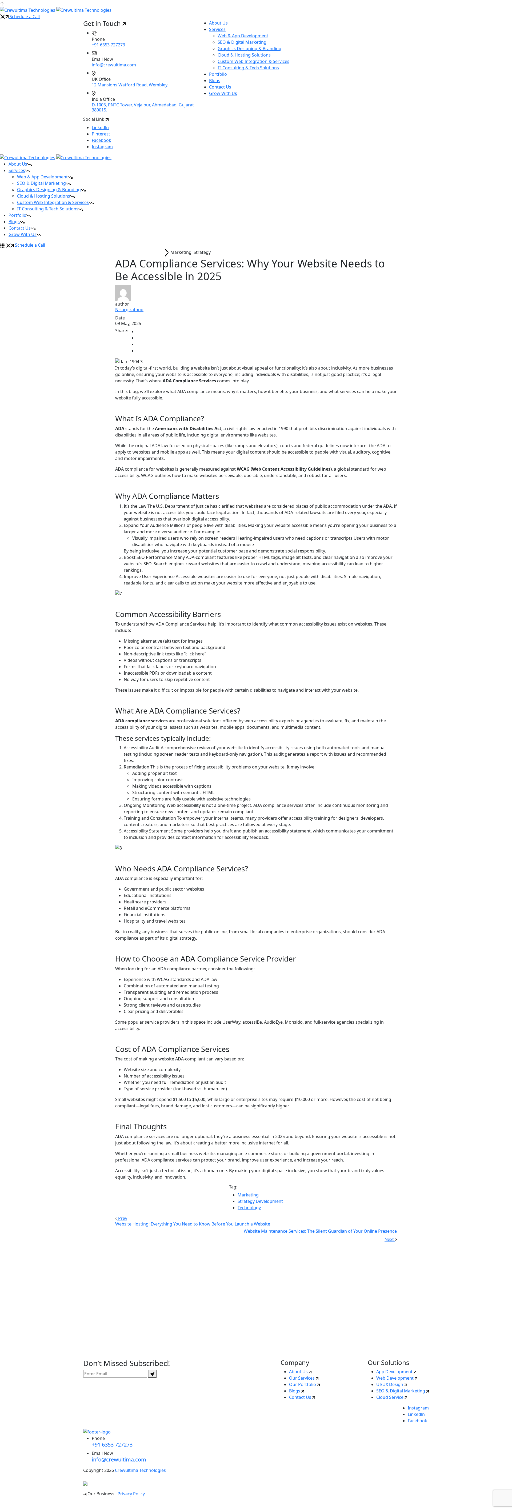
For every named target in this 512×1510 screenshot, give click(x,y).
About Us (218, 23)
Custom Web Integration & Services (253, 61)
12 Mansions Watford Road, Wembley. (130, 85)
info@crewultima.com (114, 65)
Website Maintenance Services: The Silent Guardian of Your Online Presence (320, 1231)
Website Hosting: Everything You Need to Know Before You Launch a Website (192, 1224)
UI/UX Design (390, 1384)
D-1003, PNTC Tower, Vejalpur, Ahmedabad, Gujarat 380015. (143, 107)
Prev (122, 1218)
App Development (395, 1372)
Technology (249, 1208)
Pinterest (101, 134)
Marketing (248, 1195)
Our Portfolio (303, 1384)
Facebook (101, 140)
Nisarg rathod (129, 310)
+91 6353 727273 (108, 45)
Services (217, 29)
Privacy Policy (131, 1494)
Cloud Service (390, 1397)
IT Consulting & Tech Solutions (248, 68)
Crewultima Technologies (140, 1470)
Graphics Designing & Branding (249, 48)
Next (390, 1239)
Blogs (214, 80)
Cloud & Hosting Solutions (244, 55)
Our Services (302, 1378)
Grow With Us (223, 93)
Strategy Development (260, 1201)
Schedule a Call (24, 16)
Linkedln (100, 127)
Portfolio (218, 74)
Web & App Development (243, 36)
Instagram (102, 147)
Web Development (395, 1378)
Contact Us (220, 87)
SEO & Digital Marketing (242, 42)
